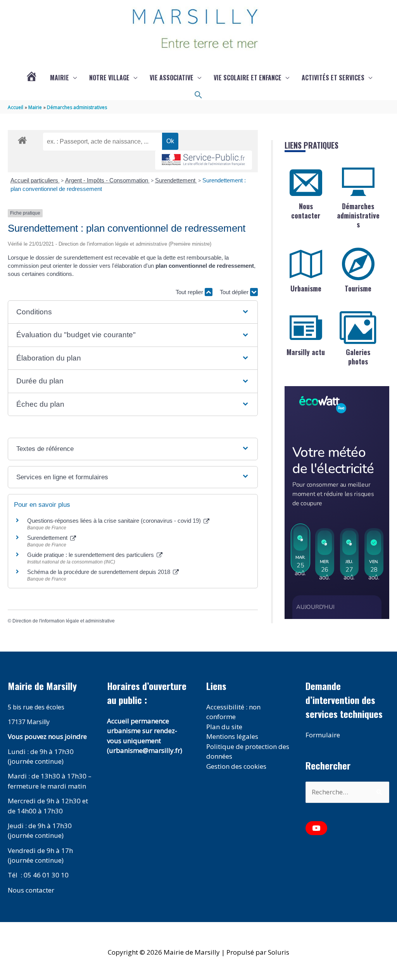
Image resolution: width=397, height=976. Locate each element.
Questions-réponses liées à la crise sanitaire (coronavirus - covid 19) (114, 520)
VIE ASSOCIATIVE (171, 77)
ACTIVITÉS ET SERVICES (333, 77)
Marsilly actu (306, 352)
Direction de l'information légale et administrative (63, 621)
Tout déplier (235, 292)
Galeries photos (358, 356)
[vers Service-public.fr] (203, 160)
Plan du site (224, 726)
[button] (198, 95)
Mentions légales (232, 736)
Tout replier (190, 292)
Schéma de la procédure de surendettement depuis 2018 (99, 572)
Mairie (59, 77)
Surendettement (176, 180)
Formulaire (323, 734)
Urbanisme (305, 288)
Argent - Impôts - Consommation (107, 180)
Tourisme (358, 288)
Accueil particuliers (35, 180)
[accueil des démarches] (22, 139)
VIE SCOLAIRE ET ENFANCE (247, 77)
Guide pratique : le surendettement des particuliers (91, 554)
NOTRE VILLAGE (109, 77)
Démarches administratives (358, 215)
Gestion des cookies (236, 766)
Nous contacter (305, 210)
